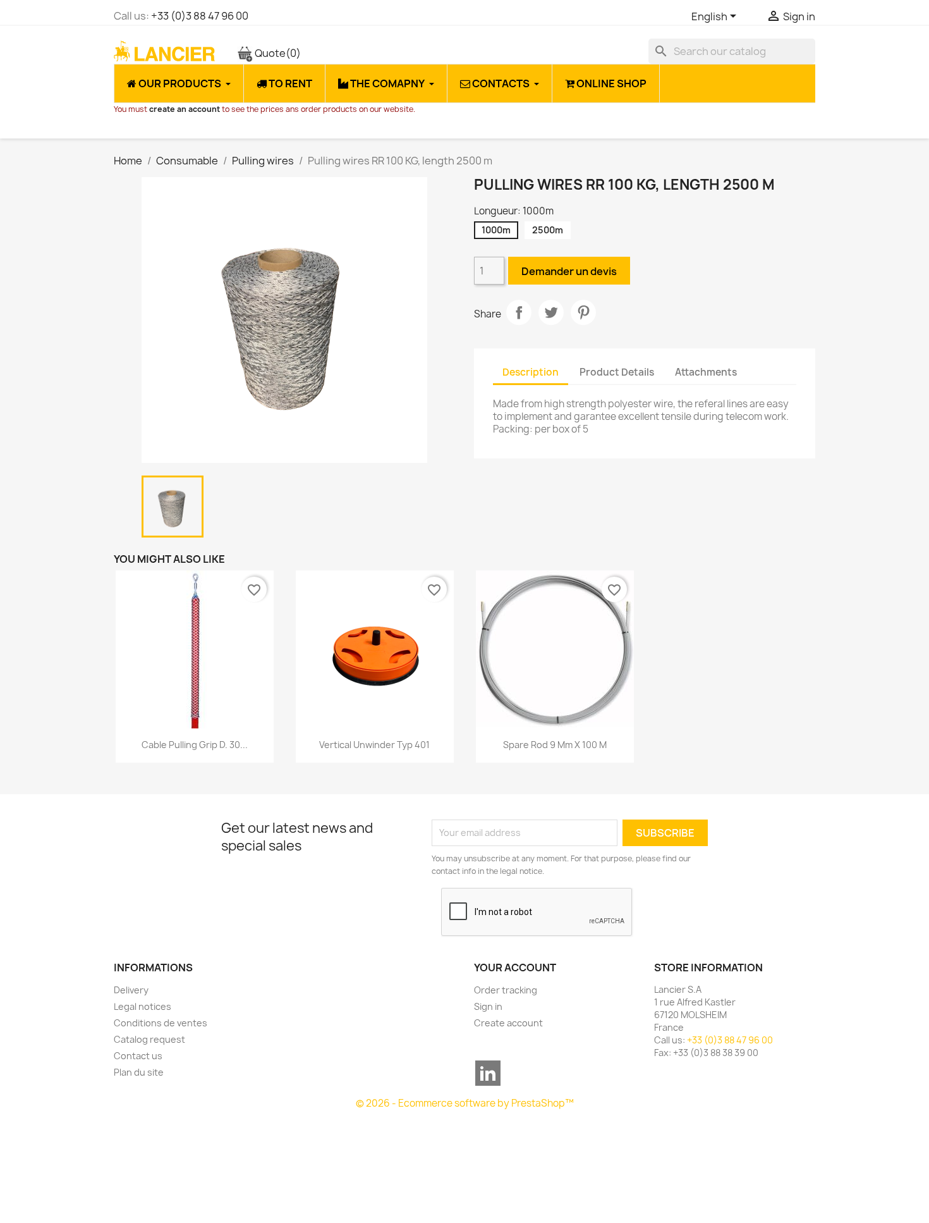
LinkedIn (488, 1073)
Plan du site (139, 1072)
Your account (515, 967)
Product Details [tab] (617, 372)
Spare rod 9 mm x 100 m (555, 745)
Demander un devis (569, 271)
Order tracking (505, 990)
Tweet (551, 312)
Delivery (131, 990)
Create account (508, 1023)
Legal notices (142, 1006)
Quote (277, 53)
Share (518, 312)
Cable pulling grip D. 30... (195, 745)
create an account (184, 109)
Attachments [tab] (706, 372)
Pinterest (583, 312)
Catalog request (149, 1039)
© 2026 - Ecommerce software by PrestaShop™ (465, 1103)
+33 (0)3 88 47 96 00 (199, 16)
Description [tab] (530, 372)
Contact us (138, 1056)
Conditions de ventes (160, 1023)
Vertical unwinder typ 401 (374, 745)
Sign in (488, 1006)
